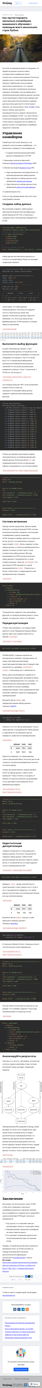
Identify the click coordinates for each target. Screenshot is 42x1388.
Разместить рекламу (21, 1369)
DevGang (7, 3)
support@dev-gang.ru (18, 1386)
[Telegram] (32, 1276)
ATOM (31, 107)
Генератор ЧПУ (7, 1379)
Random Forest (25, 168)
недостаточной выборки (25, 187)
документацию (19, 1258)
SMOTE (13, 706)
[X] (29, 1276)
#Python (5, 1271)
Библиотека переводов (21, 1379)
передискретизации (24, 181)
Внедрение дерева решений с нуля (18, 1338)
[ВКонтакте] (26, 1276)
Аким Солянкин (19, 15)
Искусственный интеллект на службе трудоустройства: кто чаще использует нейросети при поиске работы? (20, 1332)
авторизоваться (8, 1295)
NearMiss (14, 923)
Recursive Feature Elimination (21, 163)
